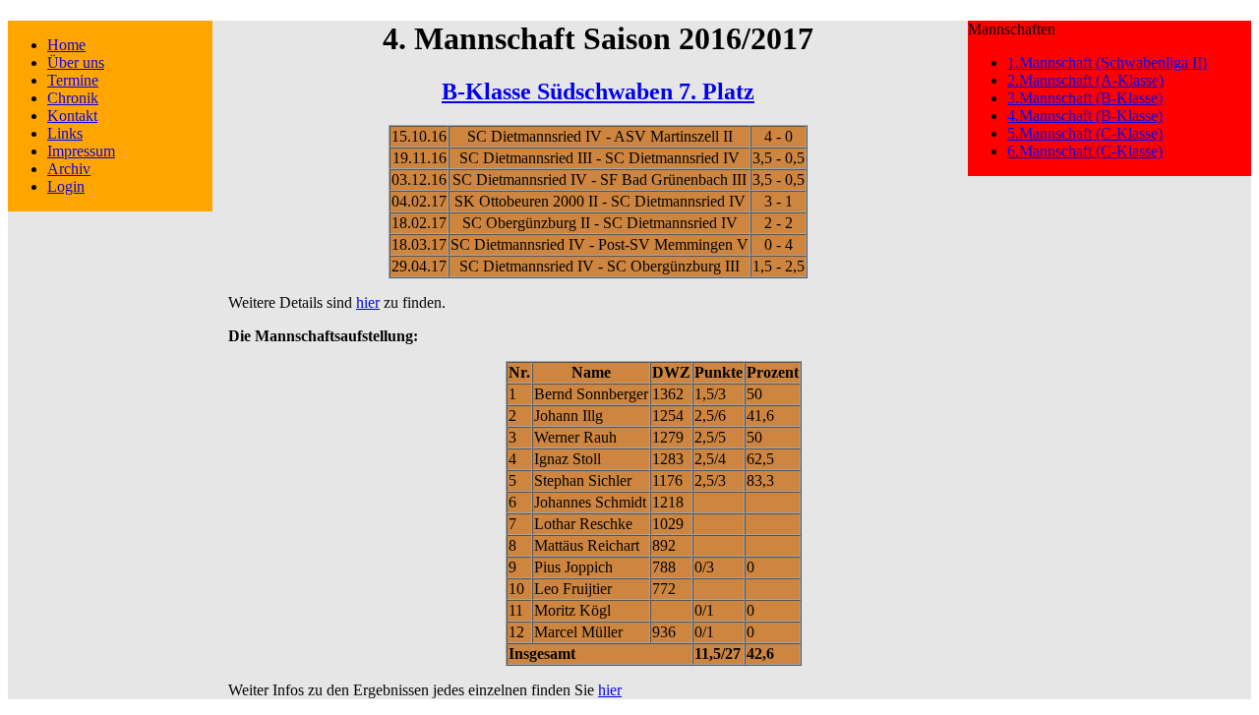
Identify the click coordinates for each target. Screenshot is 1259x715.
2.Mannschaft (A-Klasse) (1085, 80)
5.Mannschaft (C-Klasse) (1085, 133)
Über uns (75, 62)
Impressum (81, 151)
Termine (72, 80)
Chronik (72, 97)
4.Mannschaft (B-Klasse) (1085, 115)
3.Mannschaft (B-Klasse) (1085, 97)
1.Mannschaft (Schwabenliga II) (1107, 62)
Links (65, 133)
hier (368, 302)
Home (66, 44)
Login (66, 186)
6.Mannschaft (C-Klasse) (1085, 151)
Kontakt (72, 115)
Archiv (68, 168)
